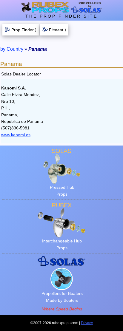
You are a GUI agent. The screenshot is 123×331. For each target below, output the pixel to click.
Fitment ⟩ (57, 29)
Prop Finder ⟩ (23, 29)
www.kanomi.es (15, 134)
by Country (11, 49)
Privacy (87, 323)
